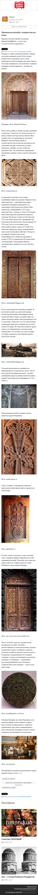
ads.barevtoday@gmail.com (28, 890)
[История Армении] (19, 860)
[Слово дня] (19, 822)
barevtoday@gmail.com (29, 892)
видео (20, 773)
